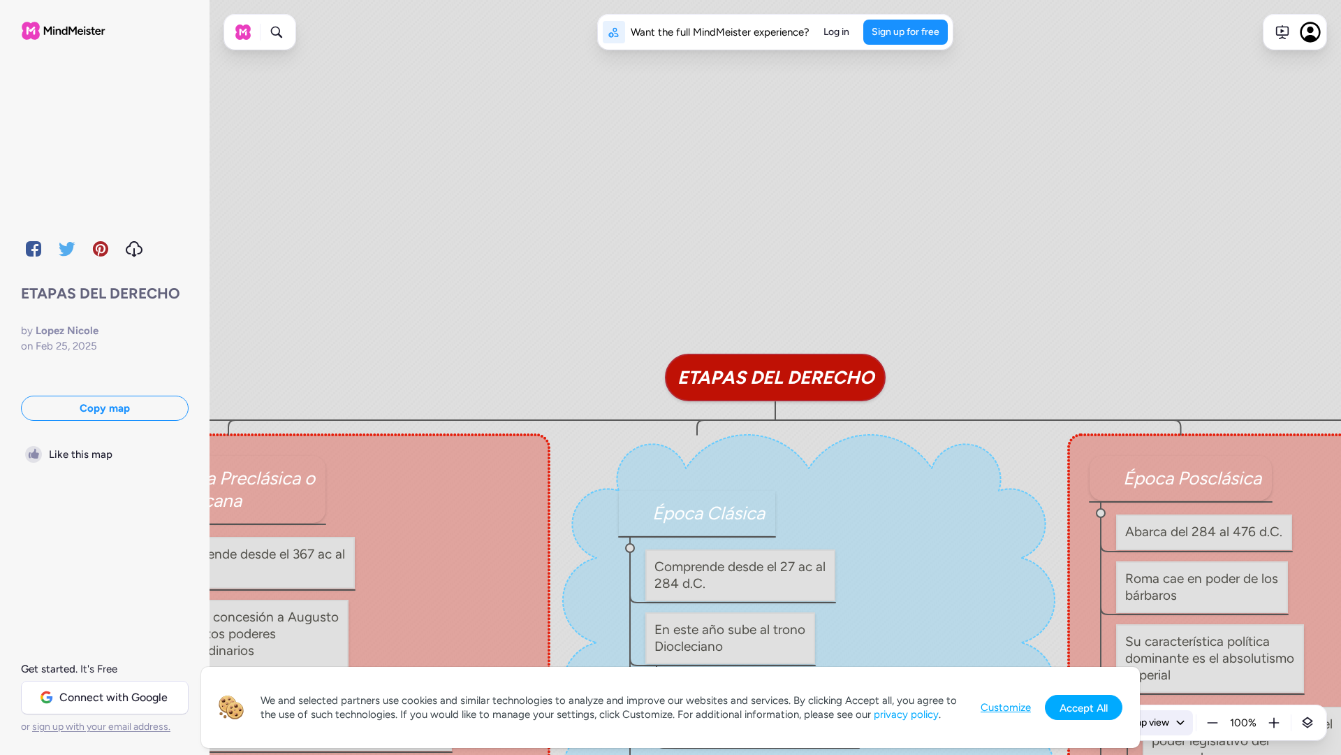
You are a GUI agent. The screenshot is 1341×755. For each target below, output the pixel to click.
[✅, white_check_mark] (639, 513)
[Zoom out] (1212, 722)
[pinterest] (100, 248)
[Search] (277, 32)
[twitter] (67, 248)
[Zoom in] (1274, 722)
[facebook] (33, 248)
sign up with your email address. (101, 727)
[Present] (1282, 32)
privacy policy (906, 714)
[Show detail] (1307, 722)
